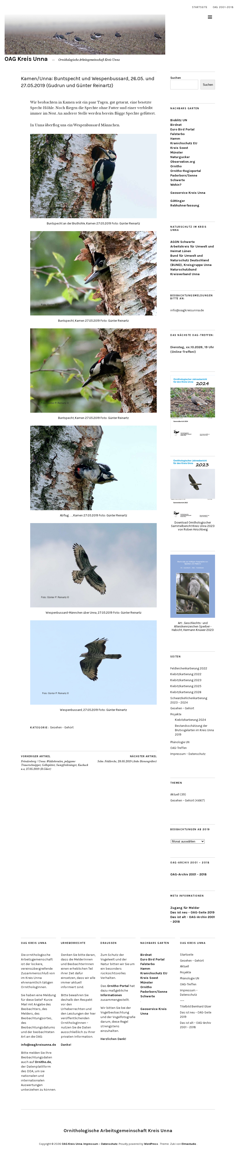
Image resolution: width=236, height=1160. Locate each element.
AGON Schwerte (182, 242)
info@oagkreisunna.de (38, 1045)
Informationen (111, 995)
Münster (176, 152)
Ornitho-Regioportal (185, 171)
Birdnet (176, 125)
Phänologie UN (179, 742)
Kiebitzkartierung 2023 (185, 680)
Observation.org (182, 162)
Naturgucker (180, 157)
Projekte (175, 714)
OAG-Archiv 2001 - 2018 (188, 874)
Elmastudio (189, 1143)
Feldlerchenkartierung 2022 (188, 668)
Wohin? (175, 185)
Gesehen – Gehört (182, 708)
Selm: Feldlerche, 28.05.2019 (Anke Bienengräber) (127, 759)
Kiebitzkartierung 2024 (190, 719)
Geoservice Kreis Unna (187, 193)
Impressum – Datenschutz (188, 754)
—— (182, 1000)
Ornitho (176, 166)
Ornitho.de (43, 1062)
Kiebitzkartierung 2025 (185, 686)
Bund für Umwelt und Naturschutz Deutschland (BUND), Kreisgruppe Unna (191, 260)
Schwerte (177, 180)
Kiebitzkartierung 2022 (185, 674)
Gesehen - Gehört (62, 727)
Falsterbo (177, 134)
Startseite (199, 7)
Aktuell (174, 794)
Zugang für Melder (185, 908)
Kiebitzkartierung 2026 (185, 692)
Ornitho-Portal (118, 986)
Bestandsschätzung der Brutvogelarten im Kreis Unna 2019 (194, 730)
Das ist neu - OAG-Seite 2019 (192, 912)
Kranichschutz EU (183, 143)
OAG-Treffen (178, 748)
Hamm (175, 139)
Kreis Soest (179, 148)
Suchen (175, 77)
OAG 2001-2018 (223, 7)
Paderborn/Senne (183, 175)
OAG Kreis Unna (26, 59)
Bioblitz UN (178, 120)
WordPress (151, 1143)
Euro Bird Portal (182, 129)
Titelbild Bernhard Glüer (195, 1006)
